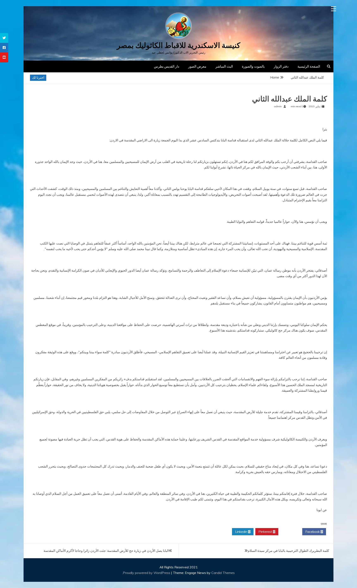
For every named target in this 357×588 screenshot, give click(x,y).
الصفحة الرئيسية (309, 66)
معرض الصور (197, 66)
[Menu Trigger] (333, 8)
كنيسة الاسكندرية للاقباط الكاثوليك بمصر (178, 45)
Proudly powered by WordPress (147, 573)
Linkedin (241, 532)
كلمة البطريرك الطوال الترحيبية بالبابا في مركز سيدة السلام (288, 551)
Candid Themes (223, 573)
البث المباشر (224, 66)
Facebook (313, 532)
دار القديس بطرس (166, 66)
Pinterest (265, 532)
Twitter (289, 532)
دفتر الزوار (281, 66)
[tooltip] (4, 38)
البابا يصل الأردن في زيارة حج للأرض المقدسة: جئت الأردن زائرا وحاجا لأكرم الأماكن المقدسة (106, 551)
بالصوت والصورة (253, 66)
